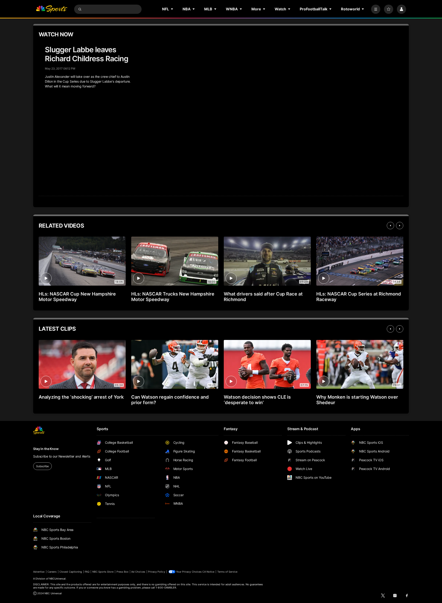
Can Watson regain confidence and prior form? (170, 399)
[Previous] (390, 225)
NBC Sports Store (103, 571)
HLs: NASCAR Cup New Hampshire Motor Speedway (77, 296)
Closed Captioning (70, 571)
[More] (375, 9)
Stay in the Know (46, 449)
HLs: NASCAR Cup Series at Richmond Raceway (358, 296)
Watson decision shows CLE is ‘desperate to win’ (257, 399)
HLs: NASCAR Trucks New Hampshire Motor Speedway (172, 296)
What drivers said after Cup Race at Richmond (263, 296)
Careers (52, 571)
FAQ (87, 571)
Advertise (39, 571)
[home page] (51, 9)
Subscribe (42, 466)
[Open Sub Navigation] (172, 9)
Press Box (122, 571)
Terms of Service (227, 571)
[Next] (399, 225)
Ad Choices (138, 571)
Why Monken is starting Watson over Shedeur (357, 399)
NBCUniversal (57, 578)
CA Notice (208, 571)
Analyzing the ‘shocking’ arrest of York (81, 397)
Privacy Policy (156, 571)
